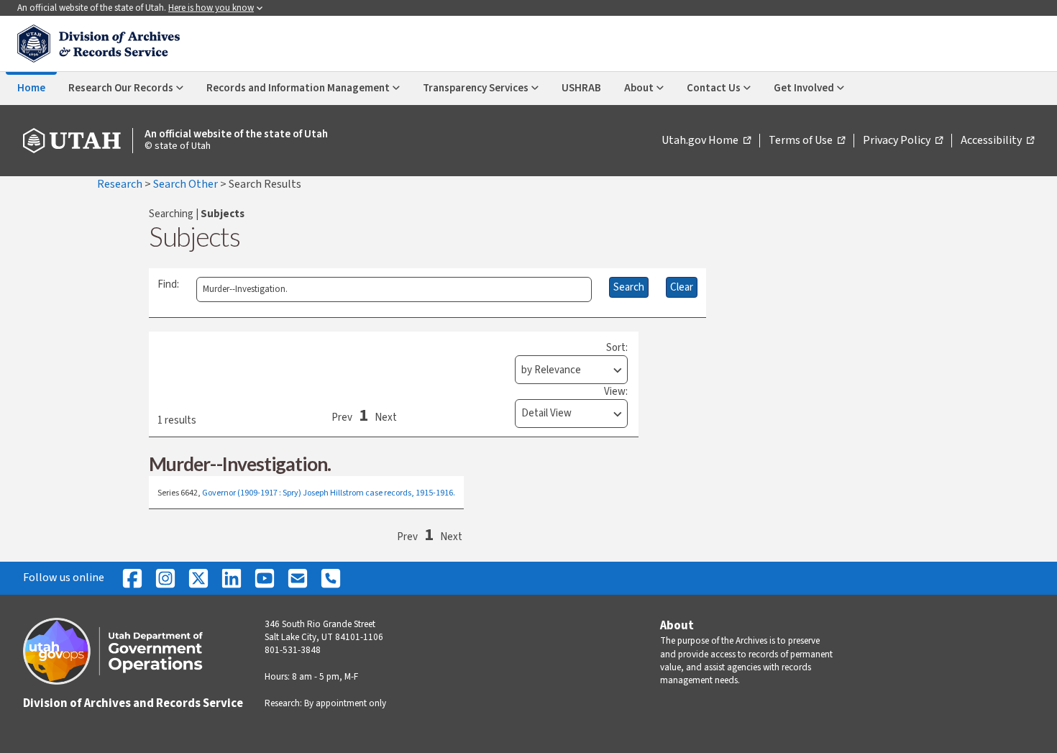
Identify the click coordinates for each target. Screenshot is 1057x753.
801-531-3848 (293, 650)
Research (121, 184)
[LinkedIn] (231, 578)
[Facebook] (132, 578)
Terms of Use (807, 141)
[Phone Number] (330, 578)
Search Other (186, 184)
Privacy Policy (903, 141)
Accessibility (997, 141)
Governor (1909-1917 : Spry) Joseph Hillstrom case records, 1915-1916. (328, 493)
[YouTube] (264, 578)
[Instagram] (165, 578)
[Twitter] (198, 578)
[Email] (297, 578)
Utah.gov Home (706, 141)
